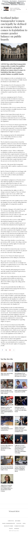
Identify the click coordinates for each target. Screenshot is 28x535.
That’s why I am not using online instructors (7, 374)
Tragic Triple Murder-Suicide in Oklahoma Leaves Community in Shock (20, 469)
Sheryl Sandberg (13, 1)
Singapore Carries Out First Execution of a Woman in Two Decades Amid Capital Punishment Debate (7, 410)
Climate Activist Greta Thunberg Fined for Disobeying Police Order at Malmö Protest (21, 429)
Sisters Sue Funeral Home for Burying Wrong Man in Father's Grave (7, 468)
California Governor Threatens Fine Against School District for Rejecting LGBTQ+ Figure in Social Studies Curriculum (20, 449)
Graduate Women (8, 526)
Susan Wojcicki (20, 2)
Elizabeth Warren (22, 1)
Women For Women (19, 526)
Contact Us (11, 520)
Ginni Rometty (13, 3)
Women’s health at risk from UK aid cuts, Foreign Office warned (7, 392)
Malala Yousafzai (21, 3)
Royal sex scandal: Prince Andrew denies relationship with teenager (15, 9)
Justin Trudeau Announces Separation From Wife (21, 391)
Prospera (16, 528)
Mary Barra (5, 3)
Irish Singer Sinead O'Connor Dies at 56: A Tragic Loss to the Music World (21, 409)
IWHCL (24, 523)
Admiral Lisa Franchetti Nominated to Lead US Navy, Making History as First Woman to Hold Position (6, 488)
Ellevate (18, 523)
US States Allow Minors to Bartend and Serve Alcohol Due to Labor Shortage (7, 448)
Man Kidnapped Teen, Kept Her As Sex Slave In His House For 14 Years (20, 375)
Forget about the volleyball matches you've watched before (7, 429)
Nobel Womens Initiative (8, 523)
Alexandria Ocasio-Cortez (10, 2)
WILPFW (11, 528)
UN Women (17, 520)
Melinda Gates (5, 1)
